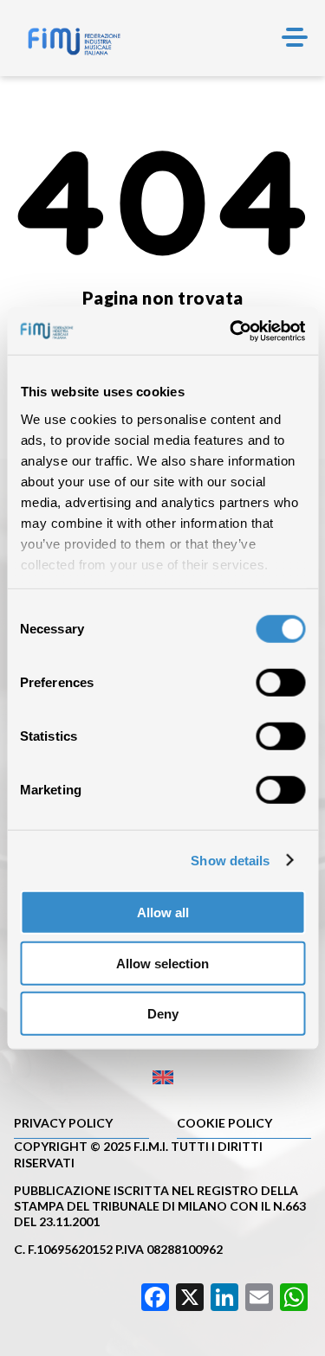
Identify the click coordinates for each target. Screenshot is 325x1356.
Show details (230, 859)
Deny (163, 1013)
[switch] (280, 683)
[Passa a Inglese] (162, 1077)
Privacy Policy (63, 1122)
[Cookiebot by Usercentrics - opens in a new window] (231, 330)
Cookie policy (224, 1122)
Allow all (163, 912)
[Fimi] (74, 41)
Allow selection (162, 962)
